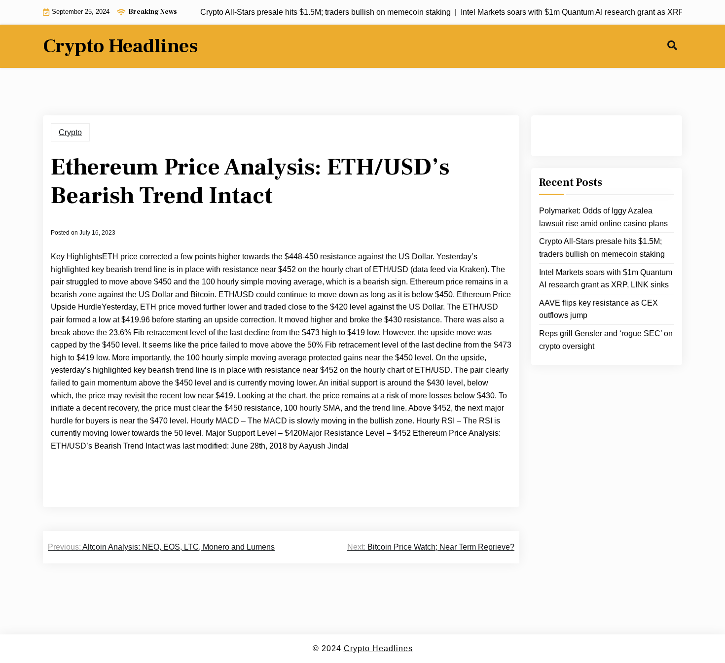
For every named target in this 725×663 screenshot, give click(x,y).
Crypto (70, 132)
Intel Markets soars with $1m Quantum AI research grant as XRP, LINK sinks (605, 278)
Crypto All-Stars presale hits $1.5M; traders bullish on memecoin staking (602, 247)
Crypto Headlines (120, 46)
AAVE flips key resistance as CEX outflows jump (598, 309)
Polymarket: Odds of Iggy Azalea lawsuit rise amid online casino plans (603, 217)
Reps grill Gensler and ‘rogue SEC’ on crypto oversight (606, 339)
